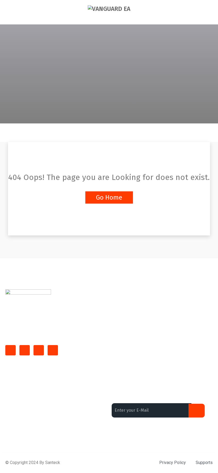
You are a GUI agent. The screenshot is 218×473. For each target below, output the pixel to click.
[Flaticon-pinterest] (53, 350)
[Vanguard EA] (109, 8)
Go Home (109, 197)
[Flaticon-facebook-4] (10, 350)
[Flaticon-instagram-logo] (38, 350)
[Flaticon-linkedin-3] (24, 350)
